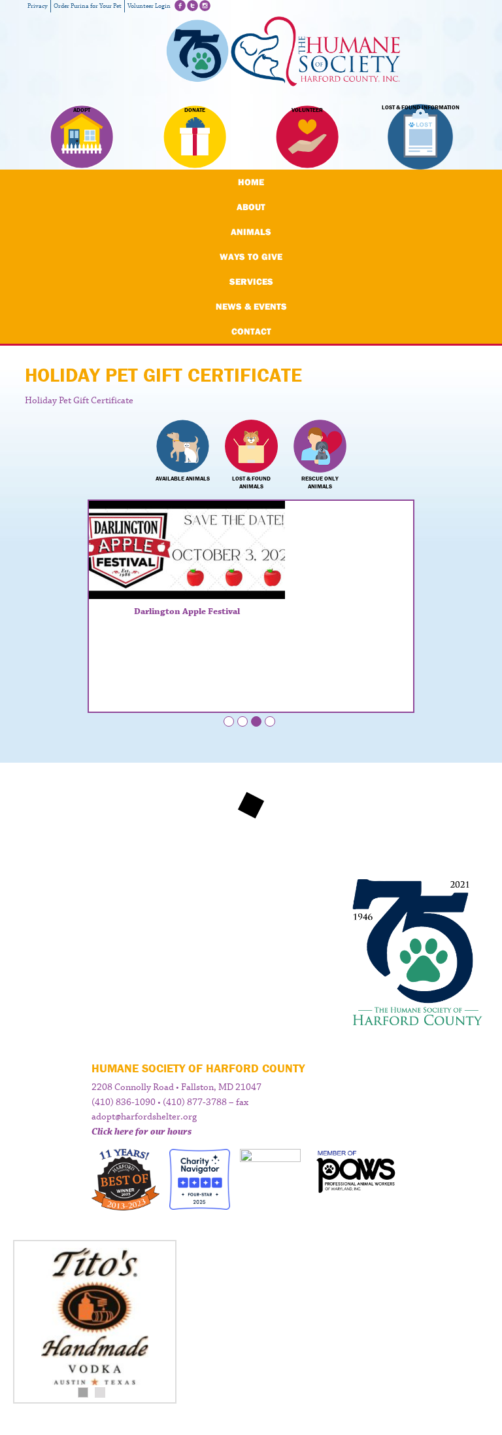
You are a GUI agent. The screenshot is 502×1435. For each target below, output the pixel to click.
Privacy (37, 6)
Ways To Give (251, 257)
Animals (251, 232)
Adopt (81, 110)
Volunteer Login (149, 6)
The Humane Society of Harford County (283, 52)
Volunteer (307, 110)
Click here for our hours (142, 1131)
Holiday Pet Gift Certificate (79, 400)
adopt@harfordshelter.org (144, 1116)
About (251, 207)
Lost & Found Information (421, 107)
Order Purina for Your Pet (88, 6)
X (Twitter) (192, 5)
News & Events (251, 306)
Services (251, 281)
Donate (194, 110)
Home (251, 182)
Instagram (204, 5)
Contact (251, 331)
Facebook (180, 5)
